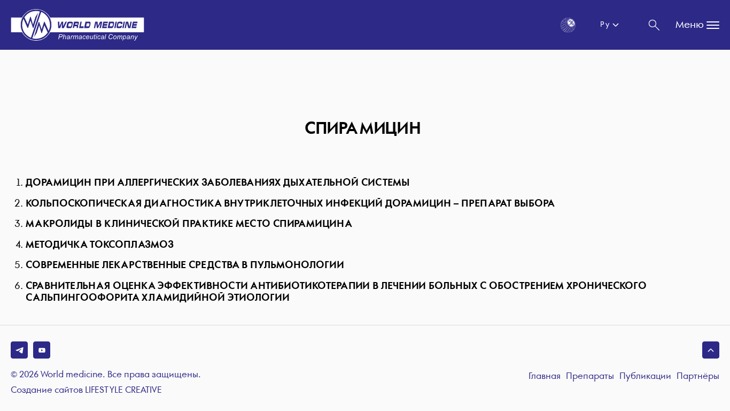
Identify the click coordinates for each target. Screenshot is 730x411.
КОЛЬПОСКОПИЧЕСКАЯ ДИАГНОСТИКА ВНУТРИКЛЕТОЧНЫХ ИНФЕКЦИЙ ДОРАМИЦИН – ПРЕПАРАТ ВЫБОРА (290, 203)
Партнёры (698, 376)
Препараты (590, 376)
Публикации (645, 376)
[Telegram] (19, 350)
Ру (604, 24)
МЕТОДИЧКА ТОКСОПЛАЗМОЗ (100, 244)
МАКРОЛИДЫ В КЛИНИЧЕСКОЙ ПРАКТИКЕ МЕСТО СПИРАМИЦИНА (189, 224)
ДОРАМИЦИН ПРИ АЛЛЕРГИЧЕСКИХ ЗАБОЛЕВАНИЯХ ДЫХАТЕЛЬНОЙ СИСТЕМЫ (218, 182)
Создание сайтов (86, 390)
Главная (545, 376)
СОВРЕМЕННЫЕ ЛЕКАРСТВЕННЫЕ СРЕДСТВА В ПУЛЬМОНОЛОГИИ (185, 265)
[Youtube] (41, 350)
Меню (689, 25)
